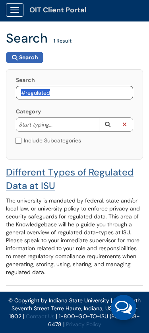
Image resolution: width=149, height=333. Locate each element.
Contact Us (40, 316)
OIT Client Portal (58, 10)
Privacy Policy (83, 324)
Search (25, 80)
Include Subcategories (52, 140)
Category (28, 111)
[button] (107, 124)
